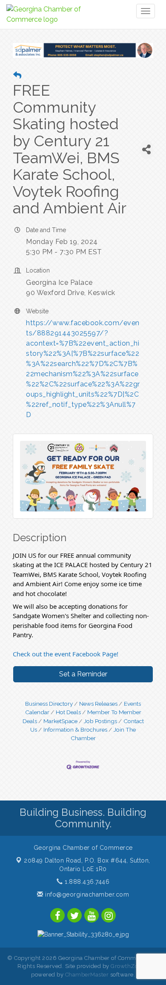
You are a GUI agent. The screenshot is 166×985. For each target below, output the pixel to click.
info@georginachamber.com (86, 894)
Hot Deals (68, 712)
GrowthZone (128, 966)
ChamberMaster (87, 974)
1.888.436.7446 (86, 881)
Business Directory (49, 703)
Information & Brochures (75, 729)
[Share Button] (146, 149)
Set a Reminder (83, 674)
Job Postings (100, 721)
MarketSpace (60, 721)
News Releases (98, 703)
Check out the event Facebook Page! (65, 654)
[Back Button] (17, 75)
